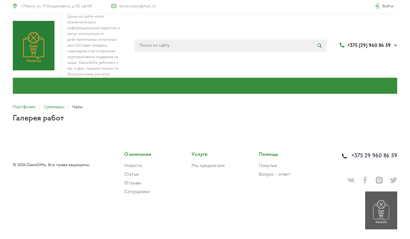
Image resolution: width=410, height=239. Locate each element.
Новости (133, 166)
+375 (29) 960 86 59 (369, 45)
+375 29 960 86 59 (374, 156)
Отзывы (132, 183)
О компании (137, 154)
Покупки (268, 166)
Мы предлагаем (208, 166)
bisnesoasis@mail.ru (137, 6)
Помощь (268, 154)
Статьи (131, 174)
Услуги (200, 154)
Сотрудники (137, 192)
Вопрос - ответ (274, 174)
